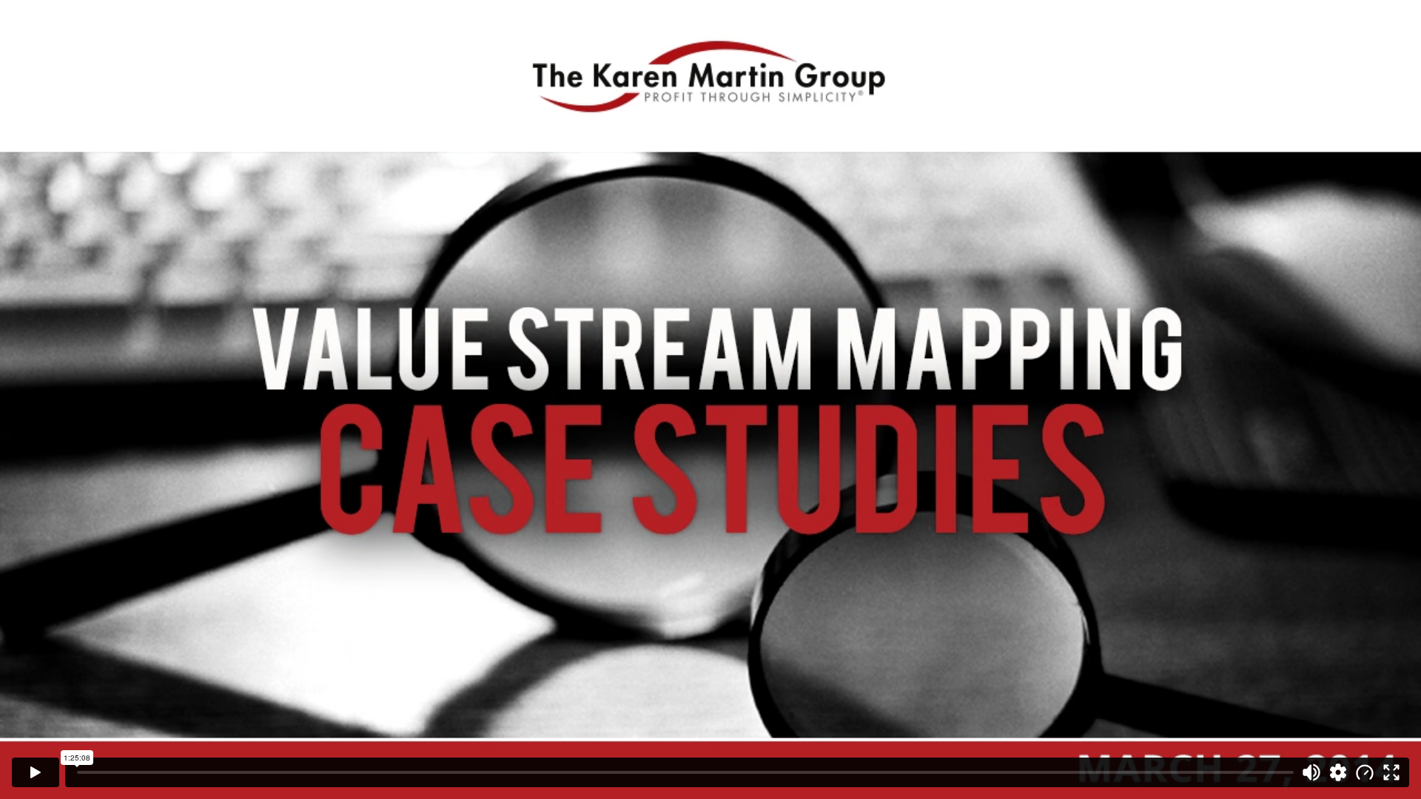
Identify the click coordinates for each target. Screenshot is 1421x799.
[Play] (35, 772)
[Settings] (1338, 772)
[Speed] (1365, 772)
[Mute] (1311, 772)
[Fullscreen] (1391, 772)
